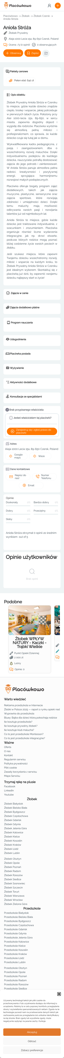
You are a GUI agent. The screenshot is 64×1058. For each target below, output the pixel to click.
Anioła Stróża (10, 18)
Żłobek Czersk (41, 15)
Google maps (18, 456)
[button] (59, 994)
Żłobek (26, 15)
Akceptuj (32, 1032)
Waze (41, 456)
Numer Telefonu (46, 477)
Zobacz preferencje (32, 1050)
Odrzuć (32, 1041)
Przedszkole (32, 908)
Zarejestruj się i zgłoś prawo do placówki (33, 431)
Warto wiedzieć (15, 699)
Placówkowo (10, 15)
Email (31, 485)
